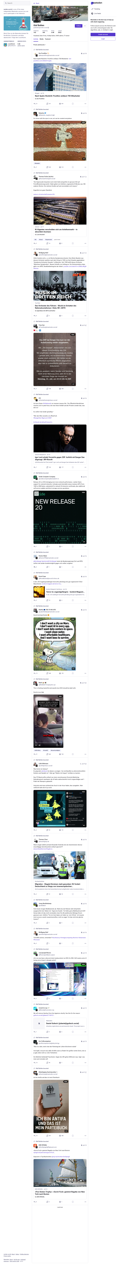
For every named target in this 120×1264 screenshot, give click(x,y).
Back (37, 3)
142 (34, 32)
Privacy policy (7, 1256)
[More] (85, 104)
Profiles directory (24, 1254)
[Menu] (85, 26)
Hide (83, 122)
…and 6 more (57, 239)
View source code (14, 1261)
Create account (103, 34)
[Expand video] (57, 745)
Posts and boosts (39, 45)
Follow (78, 26)
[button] (48, 721)
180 (43, 32)
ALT (84, 158)
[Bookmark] (73, 104)
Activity (35, 39)
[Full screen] (60, 745)
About (13, 1254)
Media (42, 39)
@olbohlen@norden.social (40, 27)
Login (103, 39)
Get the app (17, 1259)
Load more (60, 1207)
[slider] (48, 742)
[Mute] (39, 745)
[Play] (36, 745)
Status (17, 1254)
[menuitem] (48, 721)
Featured (47, 39)
